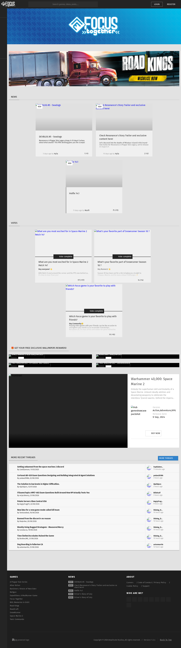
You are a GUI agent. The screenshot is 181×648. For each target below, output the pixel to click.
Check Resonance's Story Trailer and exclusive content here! (95, 586)
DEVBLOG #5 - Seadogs (83, 582)
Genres (156, 407)
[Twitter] (146, 443)
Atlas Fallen (15, 585)
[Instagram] (138, 443)
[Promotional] (94, 85)
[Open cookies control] (144, 4)
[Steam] (151, 599)
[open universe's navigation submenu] (3, 21)
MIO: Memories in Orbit (19, 602)
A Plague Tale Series (18, 582)
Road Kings (14, 606)
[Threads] (162, 599)
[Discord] (170, 443)
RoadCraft (14, 609)
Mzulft (87, 210)
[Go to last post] (175, 468)
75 (115, 210)
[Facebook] (162, 443)
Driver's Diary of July (83, 594)
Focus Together (16, 599)
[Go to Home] (7, 4)
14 (140, 280)
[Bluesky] (168, 599)
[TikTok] (140, 599)
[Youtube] (154, 443)
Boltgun (13, 592)
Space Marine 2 (16, 616)
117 (81, 280)
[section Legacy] (3, 62)
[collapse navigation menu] (3, 13)
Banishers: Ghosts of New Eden (23, 589)
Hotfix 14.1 (78, 591)
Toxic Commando (17, 619)
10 (112, 335)
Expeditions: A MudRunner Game (23, 596)
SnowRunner (15, 613)
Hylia (56, 154)
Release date (160, 414)
